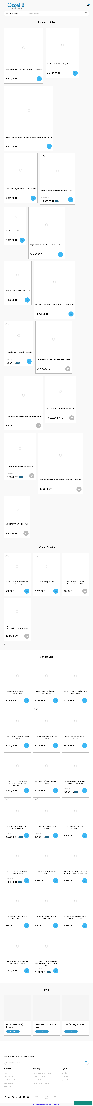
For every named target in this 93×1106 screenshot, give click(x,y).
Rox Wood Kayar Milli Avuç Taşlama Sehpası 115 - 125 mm (75, 917)
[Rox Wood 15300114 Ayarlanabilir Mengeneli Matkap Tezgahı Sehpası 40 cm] (46, 946)
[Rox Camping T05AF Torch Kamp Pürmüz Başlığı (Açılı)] (17, 901)
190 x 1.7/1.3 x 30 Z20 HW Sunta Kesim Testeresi (17, 872)
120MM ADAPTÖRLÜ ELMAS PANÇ (17, 524)
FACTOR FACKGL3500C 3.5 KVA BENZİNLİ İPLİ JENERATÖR (54, 305)
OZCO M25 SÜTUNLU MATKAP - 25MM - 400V (17, 692)
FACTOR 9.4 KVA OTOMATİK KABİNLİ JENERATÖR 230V (75, 692)
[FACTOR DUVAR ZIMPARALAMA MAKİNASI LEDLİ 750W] (24, 48)
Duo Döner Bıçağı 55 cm (46, 582)
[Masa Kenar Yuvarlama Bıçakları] (46, 1008)
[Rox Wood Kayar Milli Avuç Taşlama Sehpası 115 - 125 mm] (75, 901)
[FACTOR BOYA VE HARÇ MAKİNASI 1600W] (17, 721)
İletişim (6, 1073)
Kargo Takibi (8, 1086)
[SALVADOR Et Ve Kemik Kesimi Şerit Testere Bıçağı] (17, 566)
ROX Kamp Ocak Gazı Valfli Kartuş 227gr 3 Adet (46, 917)
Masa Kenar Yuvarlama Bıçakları (45, 1025)
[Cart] (88, 6)
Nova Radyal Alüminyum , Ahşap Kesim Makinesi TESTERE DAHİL (61, 480)
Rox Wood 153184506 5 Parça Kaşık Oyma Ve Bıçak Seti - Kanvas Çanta (75, 872)
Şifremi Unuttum (67, 1080)
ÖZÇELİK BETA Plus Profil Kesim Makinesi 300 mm (46, 245)
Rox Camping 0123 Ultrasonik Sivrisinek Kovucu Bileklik (23, 416)
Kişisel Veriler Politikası (41, 1083)
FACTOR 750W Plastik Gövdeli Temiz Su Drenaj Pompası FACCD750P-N (29, 137)
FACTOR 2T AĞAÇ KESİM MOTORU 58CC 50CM (21, 189)
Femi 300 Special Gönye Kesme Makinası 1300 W (57, 190)
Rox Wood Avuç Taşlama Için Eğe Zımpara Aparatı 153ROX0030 (17, 962)
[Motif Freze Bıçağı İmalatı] (17, 1008)
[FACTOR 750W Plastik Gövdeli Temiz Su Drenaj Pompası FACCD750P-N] (29, 111)
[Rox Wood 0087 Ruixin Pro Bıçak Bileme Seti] (20, 448)
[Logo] (16, 6)
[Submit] (86, 1062)
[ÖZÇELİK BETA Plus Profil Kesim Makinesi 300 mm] (46, 225)
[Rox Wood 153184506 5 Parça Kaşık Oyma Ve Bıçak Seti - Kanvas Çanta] (75, 856)
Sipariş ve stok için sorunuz (84, 1103)
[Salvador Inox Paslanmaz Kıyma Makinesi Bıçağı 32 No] (75, 766)
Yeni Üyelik (65, 1073)
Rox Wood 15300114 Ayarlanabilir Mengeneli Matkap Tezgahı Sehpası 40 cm (46, 963)
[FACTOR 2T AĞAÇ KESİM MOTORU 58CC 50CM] (21, 170)
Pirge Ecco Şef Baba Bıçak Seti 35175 (18, 290)
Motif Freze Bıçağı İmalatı (15, 1025)
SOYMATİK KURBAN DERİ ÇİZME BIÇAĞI (19, 352)
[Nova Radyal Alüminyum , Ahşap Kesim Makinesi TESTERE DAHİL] (60, 455)
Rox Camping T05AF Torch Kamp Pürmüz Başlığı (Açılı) (17, 917)
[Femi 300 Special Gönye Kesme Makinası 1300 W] (57, 171)
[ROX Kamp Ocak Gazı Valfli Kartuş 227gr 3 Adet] (46, 901)
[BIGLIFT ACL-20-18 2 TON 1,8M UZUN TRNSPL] (62, 45)
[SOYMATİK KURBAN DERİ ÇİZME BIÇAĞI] (18, 336)
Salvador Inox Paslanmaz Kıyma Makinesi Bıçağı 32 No (75, 782)
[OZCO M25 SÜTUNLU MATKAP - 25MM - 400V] (17, 676)
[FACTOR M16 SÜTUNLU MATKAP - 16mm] (46, 766)
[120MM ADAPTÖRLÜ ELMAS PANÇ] (17, 509)
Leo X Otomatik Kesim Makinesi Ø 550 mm (60, 408)
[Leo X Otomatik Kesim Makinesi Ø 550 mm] (60, 391)
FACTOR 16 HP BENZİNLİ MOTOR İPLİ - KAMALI (46, 692)
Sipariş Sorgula (9, 1083)
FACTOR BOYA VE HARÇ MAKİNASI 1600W (17, 737)
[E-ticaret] (46, 1104)
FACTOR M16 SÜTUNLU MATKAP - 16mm (46, 782)
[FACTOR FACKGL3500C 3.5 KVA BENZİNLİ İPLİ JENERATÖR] (54, 282)
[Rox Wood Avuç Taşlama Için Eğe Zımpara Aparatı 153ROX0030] (17, 946)
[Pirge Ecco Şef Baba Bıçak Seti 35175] (18, 275)
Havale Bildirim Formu (11, 1080)
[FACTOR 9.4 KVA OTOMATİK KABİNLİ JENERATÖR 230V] (75, 676)
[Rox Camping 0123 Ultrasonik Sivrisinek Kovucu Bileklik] (23, 395)
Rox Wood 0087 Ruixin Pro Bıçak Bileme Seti (20, 466)
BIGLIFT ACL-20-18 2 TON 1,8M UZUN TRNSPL (62, 64)
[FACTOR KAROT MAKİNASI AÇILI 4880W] (46, 721)
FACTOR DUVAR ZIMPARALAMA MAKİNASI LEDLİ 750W (24, 69)
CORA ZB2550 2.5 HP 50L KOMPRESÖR (75, 827)
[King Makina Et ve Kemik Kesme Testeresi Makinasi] (53, 339)
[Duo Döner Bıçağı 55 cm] (46, 566)
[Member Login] (83, 6)
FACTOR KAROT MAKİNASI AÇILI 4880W (46, 737)
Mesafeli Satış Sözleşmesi (42, 1073)
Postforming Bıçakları (74, 1024)
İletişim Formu (9, 1076)
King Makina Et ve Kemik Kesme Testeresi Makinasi (53, 359)
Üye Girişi (65, 1076)
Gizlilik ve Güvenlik (39, 1076)
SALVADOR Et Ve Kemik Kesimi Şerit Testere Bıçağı (17, 583)
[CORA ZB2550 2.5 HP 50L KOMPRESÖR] (75, 811)
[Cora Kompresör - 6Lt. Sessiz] (15, 218)
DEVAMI (13, 1031)
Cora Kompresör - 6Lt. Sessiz (15, 231)
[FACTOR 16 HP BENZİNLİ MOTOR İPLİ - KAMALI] (46, 676)
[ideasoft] (37, 1105)
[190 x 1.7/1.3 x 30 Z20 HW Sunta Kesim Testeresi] (17, 856)
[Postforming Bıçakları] (75, 1008)
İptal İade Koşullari (39, 1080)
